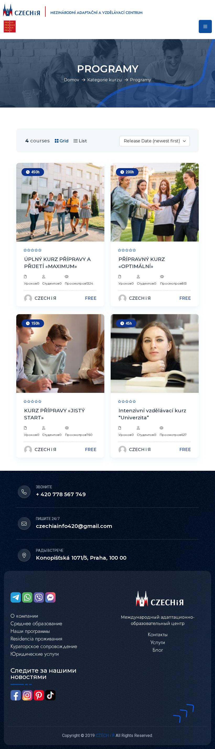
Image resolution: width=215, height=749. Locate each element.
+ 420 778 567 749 (61, 494)
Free (90, 298)
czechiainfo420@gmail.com (74, 526)
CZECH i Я (45, 298)
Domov (71, 79)
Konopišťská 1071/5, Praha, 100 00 (81, 558)
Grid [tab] (63, 140)
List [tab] (82, 140)
